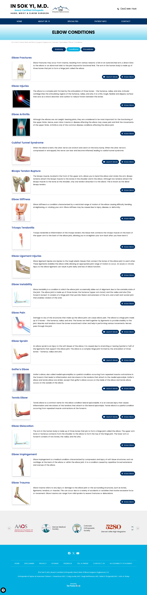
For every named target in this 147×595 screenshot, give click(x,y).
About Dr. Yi (44, 21)
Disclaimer (29, 563)
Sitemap (55, 563)
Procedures (88, 49)
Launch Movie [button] (112, 77)
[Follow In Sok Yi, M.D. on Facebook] (69, 553)
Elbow (71, 42)
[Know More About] (30, 9)
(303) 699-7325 (128, 8)
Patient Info (101, 21)
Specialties (73, 21)
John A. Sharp (124, 576)
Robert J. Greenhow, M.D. (55, 576)
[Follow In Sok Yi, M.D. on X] (73, 553)
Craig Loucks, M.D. (73, 576)
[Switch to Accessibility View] (3, 590)
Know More (129, 77)
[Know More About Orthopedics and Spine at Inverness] (60, 9)
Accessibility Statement (121, 563)
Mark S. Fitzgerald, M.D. (108, 576)
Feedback (68, 563)
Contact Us (99, 563)
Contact (125, 21)
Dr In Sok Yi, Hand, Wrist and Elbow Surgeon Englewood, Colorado (35, 42)
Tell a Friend (82, 563)
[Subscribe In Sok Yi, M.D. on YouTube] (77, 553)
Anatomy (59, 49)
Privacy (43, 563)
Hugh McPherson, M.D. (90, 576)
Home (19, 21)
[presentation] (73, 32)
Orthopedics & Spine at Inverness (31, 576)
